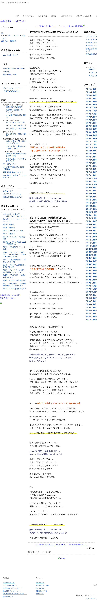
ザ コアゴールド (9, 164)
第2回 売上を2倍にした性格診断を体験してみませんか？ (14, 285)
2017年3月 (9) (91, 169)
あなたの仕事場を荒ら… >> (78, 26)
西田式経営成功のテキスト (13, 172)
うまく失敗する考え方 (10, 585)
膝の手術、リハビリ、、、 (11, 591)
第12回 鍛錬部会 (9, 234)
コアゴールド (8, 191)
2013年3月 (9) (91, 313)
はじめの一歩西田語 (8, 41)
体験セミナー (40, 594)
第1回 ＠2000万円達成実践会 (14, 289)
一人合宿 (6, 72)
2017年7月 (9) (91, 157)
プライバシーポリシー (8, 298)
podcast (92, 69)
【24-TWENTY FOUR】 (11, 91)
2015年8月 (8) (91, 224)
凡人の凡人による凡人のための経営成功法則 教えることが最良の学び (15, 8)
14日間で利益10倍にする (15, 122)
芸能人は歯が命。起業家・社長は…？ (15, 594)
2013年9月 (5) (91, 295)
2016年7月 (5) (91, 190)
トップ (15, 16)
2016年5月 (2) (91, 197)
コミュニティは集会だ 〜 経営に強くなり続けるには (14, 215)
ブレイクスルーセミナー (12, 88)
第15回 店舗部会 (9, 224)
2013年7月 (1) (91, 301)
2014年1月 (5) (91, 283)
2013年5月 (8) (91, 307)
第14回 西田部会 (9, 227)
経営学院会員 (66, 16)
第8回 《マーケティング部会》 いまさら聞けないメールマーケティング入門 (14, 254)
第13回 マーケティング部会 (13, 231)
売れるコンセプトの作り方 (16, 125)
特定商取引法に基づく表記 (10, 295)
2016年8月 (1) (91, 187)
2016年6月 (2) (91, 194)
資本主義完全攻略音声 (14, 107)
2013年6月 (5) (91, 304)
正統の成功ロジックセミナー (14, 69)
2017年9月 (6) (91, 151)
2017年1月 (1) (91, 175)
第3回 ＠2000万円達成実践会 (14, 280)
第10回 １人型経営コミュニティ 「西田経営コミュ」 (14, 243)
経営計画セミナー (9, 75)
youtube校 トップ (10, 55)
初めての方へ (28, 16)
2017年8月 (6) (91, 154)
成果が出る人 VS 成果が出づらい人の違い (16, 142)
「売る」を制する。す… (45, 26)
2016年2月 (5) (91, 206)
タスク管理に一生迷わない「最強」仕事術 (16, 147)
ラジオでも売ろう (8, 583)
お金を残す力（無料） (47, 16)
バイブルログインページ (12, 194)
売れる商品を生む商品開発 (16, 129)
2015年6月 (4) (91, 230)
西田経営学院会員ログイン (13, 197)
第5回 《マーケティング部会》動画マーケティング (13, 271)
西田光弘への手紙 (83, 16)
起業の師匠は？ (8, 596)
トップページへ (61, 26)
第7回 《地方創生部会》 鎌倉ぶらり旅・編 (14, 261)
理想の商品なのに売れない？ (12, 588)
